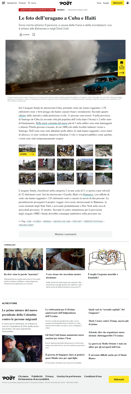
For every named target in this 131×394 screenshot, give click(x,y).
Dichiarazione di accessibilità (33, 379)
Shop (99, 3)
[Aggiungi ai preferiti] (34, 34)
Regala (106, 3)
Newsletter (12, 3)
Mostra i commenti (65, 234)
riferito (22, 115)
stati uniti (77, 221)
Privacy (50, 376)
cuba (28, 221)
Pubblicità (37, 376)
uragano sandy (26, 225)
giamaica (47, 221)
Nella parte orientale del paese (52, 123)
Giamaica (88, 194)
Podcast (22, 3)
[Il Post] (65, 3)
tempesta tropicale (93, 221)
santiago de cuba (61, 221)
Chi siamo (23, 376)
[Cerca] (29, 3)
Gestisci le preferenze (69, 376)
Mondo (61, 10)
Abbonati (117, 3)
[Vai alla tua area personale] (127, 3)
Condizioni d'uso (93, 376)
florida (37, 221)
